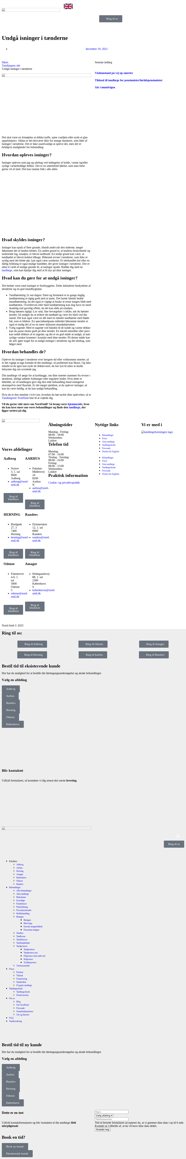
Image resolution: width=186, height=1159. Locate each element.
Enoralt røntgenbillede (33, 926)
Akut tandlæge (108, 441)
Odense (19, 881)
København (21, 877)
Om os (12, 998)
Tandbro (19, 933)
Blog (18, 1001)
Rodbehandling (22, 913)
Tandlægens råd (11, 65)
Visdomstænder (23, 965)
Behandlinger (108, 435)
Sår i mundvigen (105, 87)
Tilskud (19, 975)
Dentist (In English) (110, 451)
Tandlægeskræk (109, 445)
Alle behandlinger (24, 890)
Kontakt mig (102, 1129)
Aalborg (19, 864)
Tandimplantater (23, 943)
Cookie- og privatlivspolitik (64, 482)
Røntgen (20, 916)
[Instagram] (16, 438)
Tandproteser (21, 946)
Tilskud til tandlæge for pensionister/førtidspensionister (129, 80)
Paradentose (21, 903)
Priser (104, 438)
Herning (19, 871)
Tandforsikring (15, 1021)
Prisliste (19, 972)
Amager (19, 874)
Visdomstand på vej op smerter (114, 73)
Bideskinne (21, 897)
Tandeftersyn (21, 939)
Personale (106, 448)
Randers (19, 884)
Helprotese (28, 959)
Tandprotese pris (31, 952)
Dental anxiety (22, 995)
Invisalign (20, 900)
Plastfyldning (22, 907)
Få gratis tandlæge (24, 985)
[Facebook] (6, 438)
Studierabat (21, 982)
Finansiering (21, 978)
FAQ (11, 1018)
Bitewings (28, 923)
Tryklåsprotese (30, 962)
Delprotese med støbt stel (34, 956)
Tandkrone (20, 936)
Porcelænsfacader (23, 910)
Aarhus (19, 868)
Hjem (5, 62)
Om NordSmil (22, 1005)
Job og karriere (22, 1014)
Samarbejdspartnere (24, 1011)
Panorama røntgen (31, 930)
